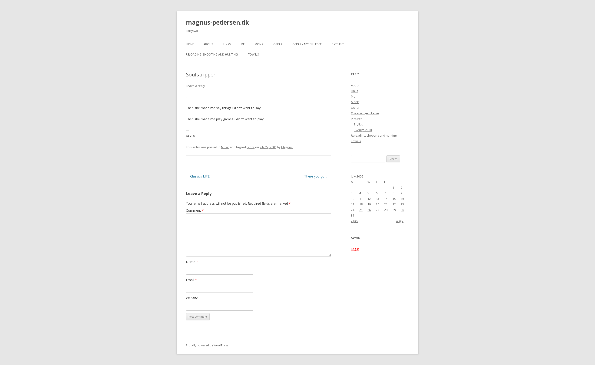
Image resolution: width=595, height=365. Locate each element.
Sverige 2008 (363, 130)
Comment (195, 210)
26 (369, 210)
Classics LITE (198, 176)
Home (190, 44)
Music (225, 147)
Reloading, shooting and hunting (212, 54)
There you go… (317, 176)
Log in (355, 249)
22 (394, 204)
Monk (259, 44)
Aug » (399, 221)
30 (402, 210)
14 (385, 199)
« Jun (354, 221)
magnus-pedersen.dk (217, 22)
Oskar (277, 44)
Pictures (338, 44)
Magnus (287, 147)
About (208, 44)
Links (227, 44)
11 (361, 199)
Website (192, 298)
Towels (253, 54)
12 (369, 199)
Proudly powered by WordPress (207, 345)
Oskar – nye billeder (307, 44)
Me (243, 44)
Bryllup (359, 124)
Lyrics (251, 147)
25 (361, 210)
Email (191, 280)
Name (192, 262)
